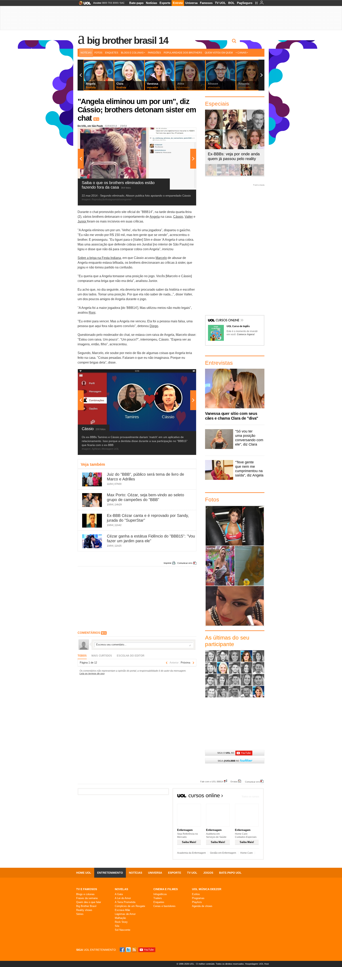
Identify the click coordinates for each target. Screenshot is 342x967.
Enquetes (111, 52)
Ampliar (183, 132)
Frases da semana (87, 898)
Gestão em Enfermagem (223, 852)
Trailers (157, 898)
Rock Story (121, 921)
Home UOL (83, 872)
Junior (82, 221)
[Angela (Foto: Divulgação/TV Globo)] (246, 656)
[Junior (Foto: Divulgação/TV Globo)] (211, 679)
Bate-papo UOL (230, 872)
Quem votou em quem (219, 52)
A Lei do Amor (123, 898)
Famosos (206, 3)
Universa (191, 3)
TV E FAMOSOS (86, 889)
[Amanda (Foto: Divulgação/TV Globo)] (234, 656)
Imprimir (167, 563)
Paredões (154, 52)
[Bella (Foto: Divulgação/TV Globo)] (258, 656)
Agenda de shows (202, 906)
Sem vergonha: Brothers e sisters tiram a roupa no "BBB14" (249, 566)
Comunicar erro (184, 563)
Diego (154, 326)
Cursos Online (228, 320)
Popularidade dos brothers (183, 52)
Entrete (178, 3)
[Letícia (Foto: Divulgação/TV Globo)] (223, 679)
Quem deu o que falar (88, 902)
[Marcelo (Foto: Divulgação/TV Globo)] (234, 679)
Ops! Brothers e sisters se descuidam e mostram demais (220, 566)
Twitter (129, 949)
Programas (198, 898)
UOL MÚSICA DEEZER (206, 889)
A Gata (119, 894)
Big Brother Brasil (86, 906)
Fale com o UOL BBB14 (211, 781)
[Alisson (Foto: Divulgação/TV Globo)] (223, 656)
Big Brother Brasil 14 (127, 40)
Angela (155, 216)
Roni (92, 312)
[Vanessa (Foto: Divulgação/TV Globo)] (258, 691)
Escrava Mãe (122, 910)
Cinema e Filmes (165, 889)
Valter (189, 216)
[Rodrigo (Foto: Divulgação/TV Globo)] (258, 679)
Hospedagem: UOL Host (257, 964)
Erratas (234, 781)
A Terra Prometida (125, 902)
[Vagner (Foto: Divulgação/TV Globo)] (234, 691)
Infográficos (160, 894)
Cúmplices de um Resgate (130, 906)
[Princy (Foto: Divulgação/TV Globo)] (246, 679)
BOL (231, 3)
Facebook (123, 949)
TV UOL (220, 3)
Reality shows (84, 910)
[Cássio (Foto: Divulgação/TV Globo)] (211, 668)
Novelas (121, 889)
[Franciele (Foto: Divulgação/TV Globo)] (246, 668)
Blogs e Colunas (132, 52)
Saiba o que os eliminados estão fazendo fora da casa (235, 525)
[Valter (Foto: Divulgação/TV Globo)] (246, 691)
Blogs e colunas (85, 894)
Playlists (197, 902)
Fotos (98, 52)
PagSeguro (244, 3)
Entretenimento (110, 872)
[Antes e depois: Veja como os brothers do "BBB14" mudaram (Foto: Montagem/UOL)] (258, 175)
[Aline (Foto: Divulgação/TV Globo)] (211, 656)
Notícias (151, 3)
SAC (122, 3)
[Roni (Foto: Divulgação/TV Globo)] (211, 691)
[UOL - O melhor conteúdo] (83, 4)
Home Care (246, 852)
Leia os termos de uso (92, 673)
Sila (117, 925)
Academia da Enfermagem (191, 852)
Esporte (165, 3)
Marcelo (161, 258)
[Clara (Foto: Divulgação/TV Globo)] (223, 668)
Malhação (120, 917)
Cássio (178, 216)
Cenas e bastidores (164, 906)
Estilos (196, 894)
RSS (135, 949)
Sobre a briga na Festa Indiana (99, 258)
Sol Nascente (122, 929)
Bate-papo (136, 3)
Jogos (208, 872)
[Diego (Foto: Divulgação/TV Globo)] (234, 668)
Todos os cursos (250, 796)
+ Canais (241, 52)
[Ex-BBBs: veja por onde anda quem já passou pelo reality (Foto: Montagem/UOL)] (246, 175)
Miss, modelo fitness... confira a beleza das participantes (234, 605)
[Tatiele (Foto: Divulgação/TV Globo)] (223, 691)
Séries (80, 914)
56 (97, 119)
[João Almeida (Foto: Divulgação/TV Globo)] (258, 668)
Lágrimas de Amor (125, 914)
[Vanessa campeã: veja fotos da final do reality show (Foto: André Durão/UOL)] (211, 175)
